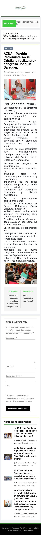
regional (8, 48)
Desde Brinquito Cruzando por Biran (18, 72)
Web (8, 386)
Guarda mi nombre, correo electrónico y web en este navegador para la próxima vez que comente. (20, 398)
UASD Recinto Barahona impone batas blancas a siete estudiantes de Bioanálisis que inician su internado (25, 453)
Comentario (11, 338)
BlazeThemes (28, 531)
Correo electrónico (14, 376)
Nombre (10, 366)
